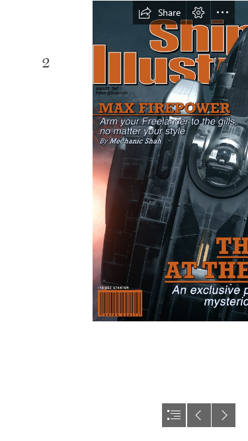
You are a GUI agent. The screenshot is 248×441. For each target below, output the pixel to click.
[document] (124, 220)
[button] (159, 12)
